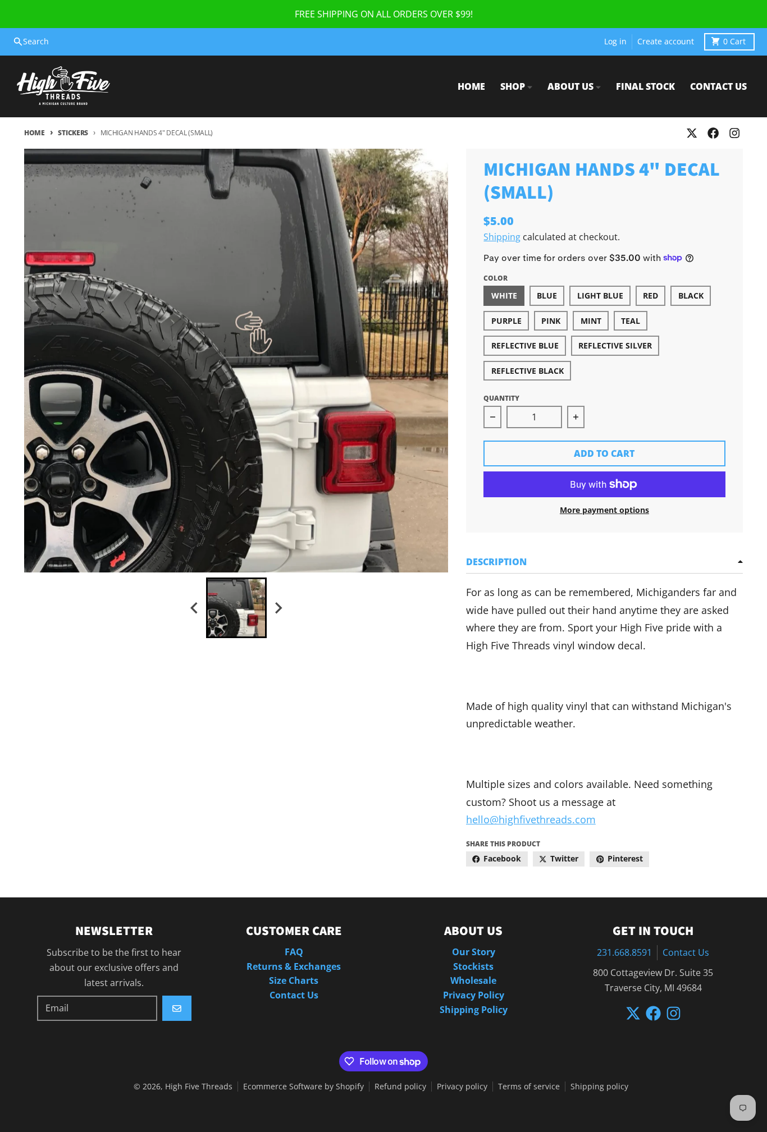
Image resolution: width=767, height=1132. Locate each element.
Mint (591, 321)
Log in (615, 41)
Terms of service (529, 1086)
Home (34, 133)
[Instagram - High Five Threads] (735, 133)
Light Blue (600, 296)
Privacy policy (462, 1086)
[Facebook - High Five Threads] (713, 133)
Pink (550, 321)
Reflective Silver (615, 346)
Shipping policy (599, 1086)
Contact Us (686, 952)
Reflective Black (527, 371)
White (504, 296)
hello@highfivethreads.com (531, 819)
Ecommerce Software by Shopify (303, 1086)
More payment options (604, 510)
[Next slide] (278, 608)
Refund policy (400, 1086)
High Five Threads (198, 1086)
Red (650, 296)
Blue (547, 296)
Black (691, 296)
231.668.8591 (624, 952)
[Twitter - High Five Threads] (691, 133)
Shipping (502, 237)
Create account (665, 41)
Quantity (501, 398)
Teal (630, 321)
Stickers (73, 133)
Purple (506, 321)
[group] (236, 608)
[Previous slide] (195, 608)
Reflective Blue (525, 346)
